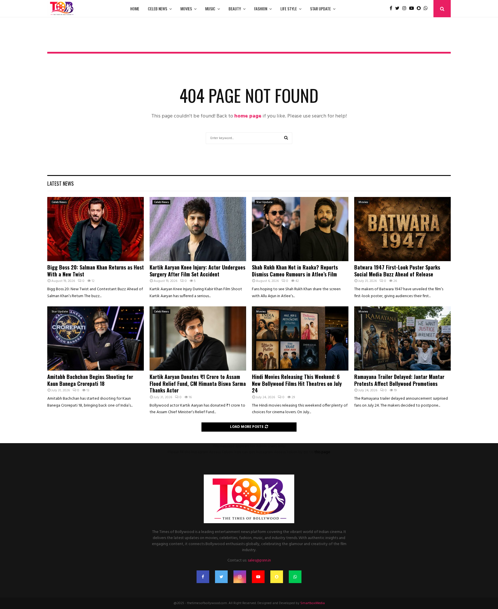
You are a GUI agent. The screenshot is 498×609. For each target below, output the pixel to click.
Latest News (60, 183)
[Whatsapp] (427, 8)
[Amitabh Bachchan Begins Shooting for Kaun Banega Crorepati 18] (95, 338)
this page (322, 452)
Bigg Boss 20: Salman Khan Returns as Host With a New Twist (95, 270)
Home (134, 8)
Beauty (235, 8)
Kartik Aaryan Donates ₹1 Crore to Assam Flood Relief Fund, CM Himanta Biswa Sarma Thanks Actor (198, 383)
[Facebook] (392, 8)
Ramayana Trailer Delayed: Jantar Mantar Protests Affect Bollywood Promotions (399, 380)
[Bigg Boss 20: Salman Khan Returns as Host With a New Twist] (95, 229)
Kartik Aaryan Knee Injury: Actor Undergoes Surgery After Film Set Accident (197, 270)
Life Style (288, 8)
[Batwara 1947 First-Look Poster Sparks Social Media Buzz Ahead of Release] (402, 229)
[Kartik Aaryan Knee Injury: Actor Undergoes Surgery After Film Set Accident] (198, 229)
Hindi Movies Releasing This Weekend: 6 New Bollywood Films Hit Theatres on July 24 (297, 383)
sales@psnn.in (259, 560)
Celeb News (157, 8)
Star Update (320, 8)
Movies (186, 8)
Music (210, 8)
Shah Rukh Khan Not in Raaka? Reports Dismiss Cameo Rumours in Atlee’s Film (295, 270)
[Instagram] (405, 8)
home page (247, 116)
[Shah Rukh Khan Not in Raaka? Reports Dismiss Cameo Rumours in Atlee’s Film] (300, 229)
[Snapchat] (420, 8)
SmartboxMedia (312, 603)
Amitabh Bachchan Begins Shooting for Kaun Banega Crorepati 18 (90, 380)
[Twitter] (398, 8)
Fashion (260, 8)
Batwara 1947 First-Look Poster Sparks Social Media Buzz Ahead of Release (397, 270)
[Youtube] (413, 8)
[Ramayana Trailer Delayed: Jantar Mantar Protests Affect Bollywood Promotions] (402, 338)
